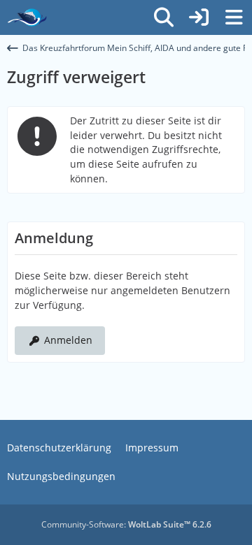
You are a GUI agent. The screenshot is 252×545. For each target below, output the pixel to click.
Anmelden (68, 340)
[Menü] (234, 17)
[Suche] (164, 17)
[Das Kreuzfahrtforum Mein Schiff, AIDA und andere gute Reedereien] (27, 17)
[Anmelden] (199, 17)
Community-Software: (126, 524)
